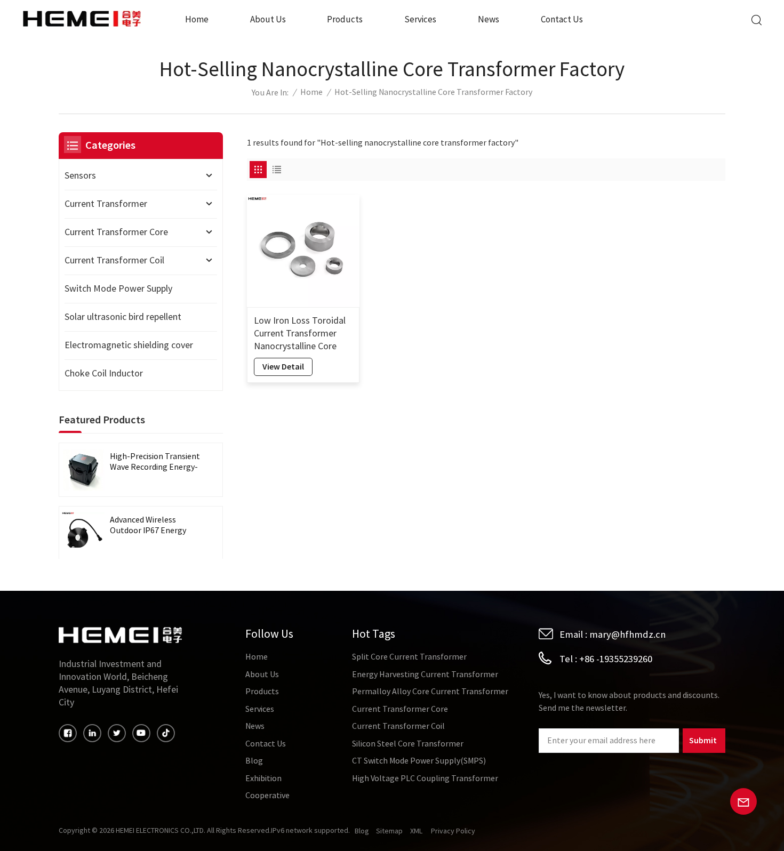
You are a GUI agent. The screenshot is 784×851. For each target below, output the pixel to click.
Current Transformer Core (116, 232)
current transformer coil (398, 726)
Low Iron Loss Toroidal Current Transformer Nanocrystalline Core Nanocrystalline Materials (300, 334)
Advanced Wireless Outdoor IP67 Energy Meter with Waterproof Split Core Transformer (152, 525)
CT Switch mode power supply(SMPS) (419, 761)
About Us (268, 19)
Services (420, 19)
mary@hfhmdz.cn (627, 634)
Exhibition (263, 778)
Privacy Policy (453, 831)
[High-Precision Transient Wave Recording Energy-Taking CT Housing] (83, 469)
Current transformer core (400, 709)
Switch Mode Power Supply (118, 289)
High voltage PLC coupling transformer (425, 778)
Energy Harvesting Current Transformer (425, 674)
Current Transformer (106, 204)
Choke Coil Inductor (104, 373)
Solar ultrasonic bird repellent (123, 317)
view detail (283, 366)
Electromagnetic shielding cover (129, 345)
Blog (254, 761)
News (488, 19)
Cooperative (267, 795)
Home (197, 19)
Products (345, 19)
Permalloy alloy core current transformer (430, 691)
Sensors (80, 176)
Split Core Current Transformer (409, 657)
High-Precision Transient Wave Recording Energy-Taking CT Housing (155, 462)
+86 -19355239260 (615, 659)
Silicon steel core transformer (407, 743)
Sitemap (389, 831)
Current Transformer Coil (114, 260)
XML (416, 831)
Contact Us (562, 19)
